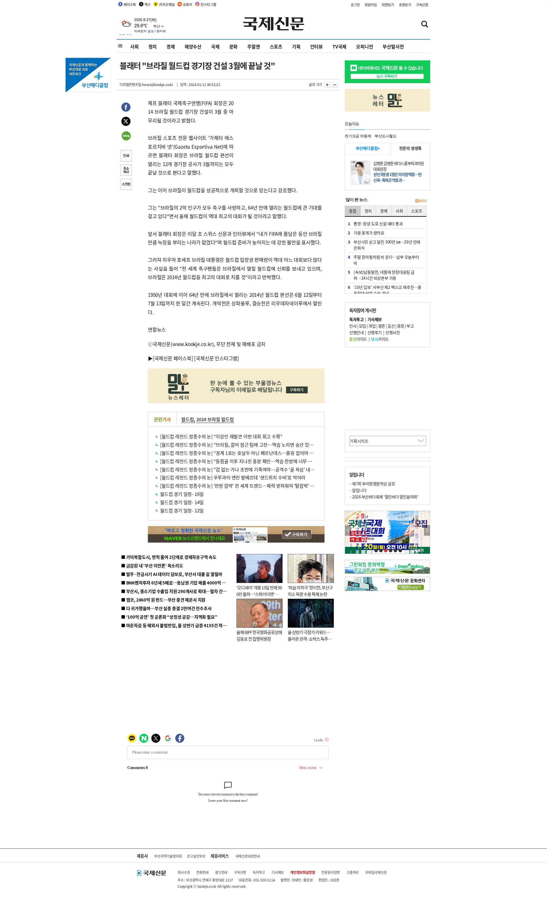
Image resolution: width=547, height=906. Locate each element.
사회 (134, 46)
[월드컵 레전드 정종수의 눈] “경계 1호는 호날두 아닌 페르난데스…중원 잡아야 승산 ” (240, 452)
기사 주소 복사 (126, 170)
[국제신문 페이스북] (173, 358)
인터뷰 (316, 46)
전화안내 (202, 872)
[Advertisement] (279, 134)
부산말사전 (393, 46)
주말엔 (253, 46)
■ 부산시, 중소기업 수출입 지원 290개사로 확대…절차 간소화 (175, 591)
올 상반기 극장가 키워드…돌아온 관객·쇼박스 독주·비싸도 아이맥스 (309, 638)
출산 (391, 326)
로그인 (355, 4)
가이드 (358, 339)
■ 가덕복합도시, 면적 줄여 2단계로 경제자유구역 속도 (169, 557)
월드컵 (187, 419)
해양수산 (193, 46)
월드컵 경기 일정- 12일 (182, 510)
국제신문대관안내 (247, 856)
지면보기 (388, 4)
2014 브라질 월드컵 (215, 419)
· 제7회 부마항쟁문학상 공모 (372, 483)
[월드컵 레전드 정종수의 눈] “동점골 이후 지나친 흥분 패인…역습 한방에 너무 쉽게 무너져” (246, 461)
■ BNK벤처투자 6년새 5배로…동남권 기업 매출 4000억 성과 (175, 583)
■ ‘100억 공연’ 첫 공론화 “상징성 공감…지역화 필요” (169, 617)
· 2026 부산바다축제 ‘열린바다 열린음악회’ (383, 497)
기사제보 (278, 872)
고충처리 (352, 872)
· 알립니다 (357, 490)
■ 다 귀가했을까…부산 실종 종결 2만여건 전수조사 (166, 608)
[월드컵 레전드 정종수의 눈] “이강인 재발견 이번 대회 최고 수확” (221, 436)
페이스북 (130, 4)
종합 (352, 211)
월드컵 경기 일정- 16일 (182, 493)
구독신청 (422, 4)
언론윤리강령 (330, 872)
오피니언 (364, 46)
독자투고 (259, 872)
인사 (352, 326)
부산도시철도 (386, 136)
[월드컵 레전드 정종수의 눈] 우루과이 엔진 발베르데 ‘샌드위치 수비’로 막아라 (232, 477)
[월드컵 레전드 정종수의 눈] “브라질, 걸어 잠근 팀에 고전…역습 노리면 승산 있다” (237, 444)
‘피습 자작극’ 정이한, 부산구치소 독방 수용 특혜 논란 (310, 590)
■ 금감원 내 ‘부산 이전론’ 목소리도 (152, 565)
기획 (296, 46)
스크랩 (126, 185)
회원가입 (371, 4)
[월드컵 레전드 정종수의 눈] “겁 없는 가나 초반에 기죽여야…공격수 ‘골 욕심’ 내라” (238, 469)
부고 (410, 326)
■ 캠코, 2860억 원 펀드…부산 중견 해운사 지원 (163, 600)
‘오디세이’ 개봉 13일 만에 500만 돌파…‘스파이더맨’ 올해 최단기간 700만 (259, 593)
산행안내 (356, 332)
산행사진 (392, 332)
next (427, 530)
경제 (170, 46)
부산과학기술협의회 (168, 856)
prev (348, 530)
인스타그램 (208, 4)
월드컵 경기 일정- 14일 (182, 502)
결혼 (381, 326)
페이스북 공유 (126, 108)
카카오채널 (166, 4)
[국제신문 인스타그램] (216, 358)
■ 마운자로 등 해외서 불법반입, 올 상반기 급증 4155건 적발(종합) (179, 625)
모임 (362, 326)
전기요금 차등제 (358, 136)
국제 (215, 46)
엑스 (147, 4)
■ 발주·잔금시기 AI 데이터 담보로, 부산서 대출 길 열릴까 (171, 574)
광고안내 (221, 872)
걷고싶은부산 (196, 856)
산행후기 (375, 332)
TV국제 (339, 46)
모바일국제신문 (376, 872)
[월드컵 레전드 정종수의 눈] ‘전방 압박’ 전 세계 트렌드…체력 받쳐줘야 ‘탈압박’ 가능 (239, 485)
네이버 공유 (126, 136)
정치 (152, 46)
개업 (371, 326)
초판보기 (405, 4)
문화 (233, 46)
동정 (400, 326)
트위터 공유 (126, 122)
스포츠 (276, 46)
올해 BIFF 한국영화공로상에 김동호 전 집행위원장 (259, 635)
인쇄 (126, 156)
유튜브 (187, 4)
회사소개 (183, 872)
